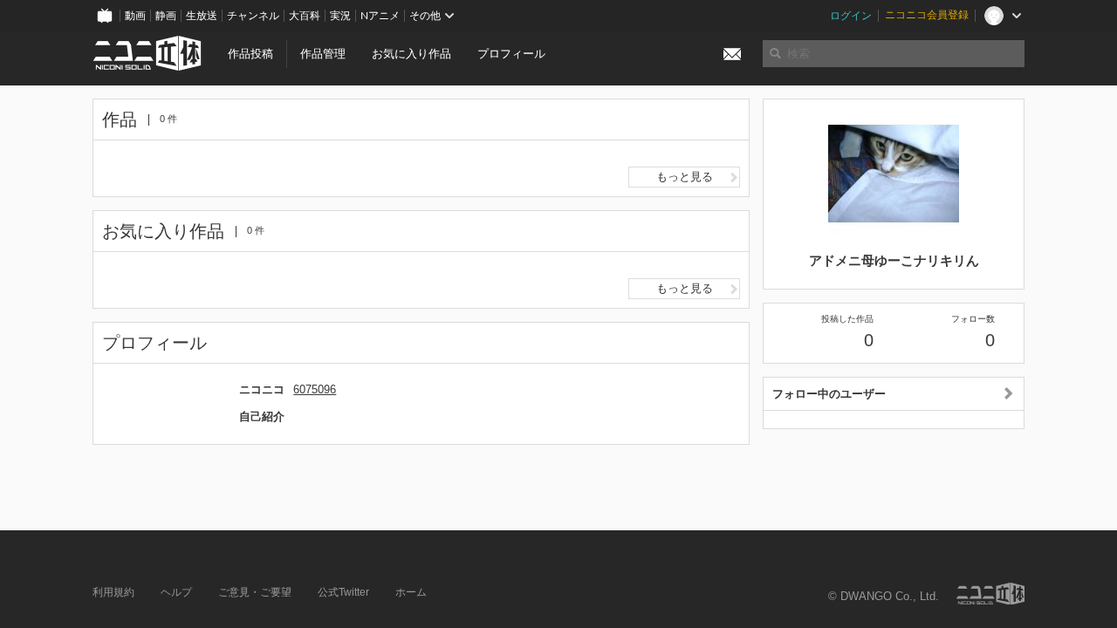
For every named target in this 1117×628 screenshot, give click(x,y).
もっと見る (684, 176)
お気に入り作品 (411, 53)
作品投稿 (250, 53)
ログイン (851, 15)
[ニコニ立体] (990, 593)
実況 (340, 15)
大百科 (304, 15)
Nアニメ (380, 15)
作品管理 (323, 53)
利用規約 (113, 592)
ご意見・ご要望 (254, 592)
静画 (165, 15)
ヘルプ (176, 592)
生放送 (201, 15)
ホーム (411, 592)
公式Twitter (343, 592)
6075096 (314, 389)
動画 (135, 15)
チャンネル (253, 15)
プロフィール (511, 53)
